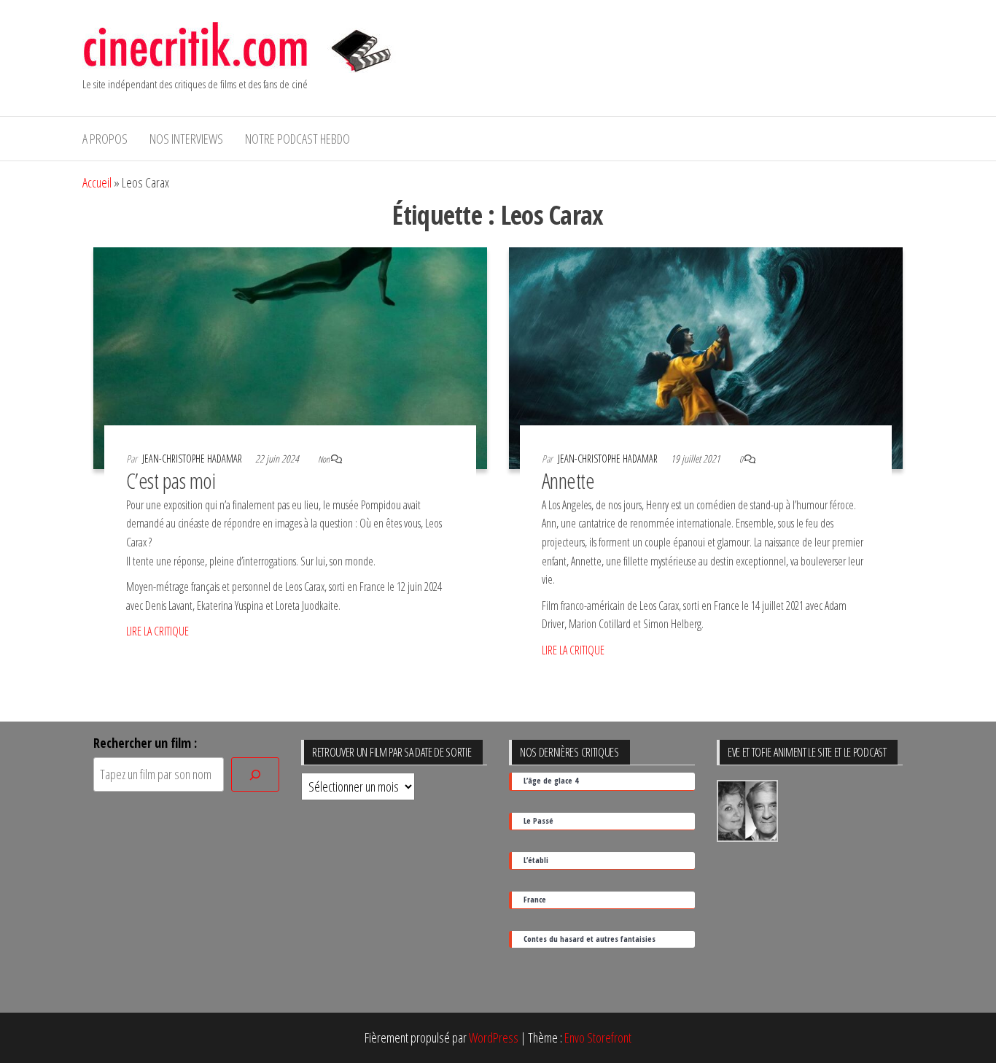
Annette (568, 480)
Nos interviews (186, 138)
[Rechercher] (255, 774)
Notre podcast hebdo (297, 138)
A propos (105, 138)
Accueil (97, 182)
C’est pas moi (170, 480)
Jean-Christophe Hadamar (193, 458)
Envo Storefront (597, 1037)
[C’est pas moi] (290, 357)
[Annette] (706, 357)
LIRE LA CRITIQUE (157, 631)
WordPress (493, 1037)
